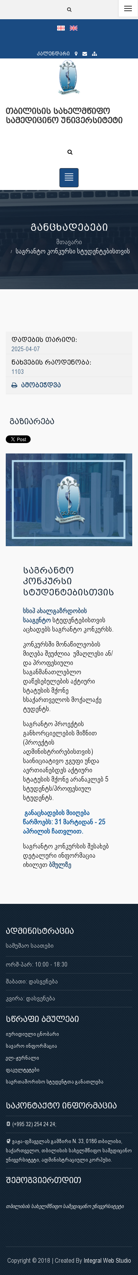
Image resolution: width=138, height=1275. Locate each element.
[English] (75, 27)
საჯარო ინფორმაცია (31, 1046)
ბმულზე (60, 864)
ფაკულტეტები (22, 1070)
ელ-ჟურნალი (22, 1058)
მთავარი (69, 242)
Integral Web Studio (107, 1260)
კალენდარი (53, 54)
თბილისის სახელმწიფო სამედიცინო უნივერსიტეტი (64, 1206)
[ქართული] (63, 27)
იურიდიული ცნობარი (32, 1034)
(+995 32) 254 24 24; (33, 1124)
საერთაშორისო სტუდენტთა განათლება (55, 1081)
